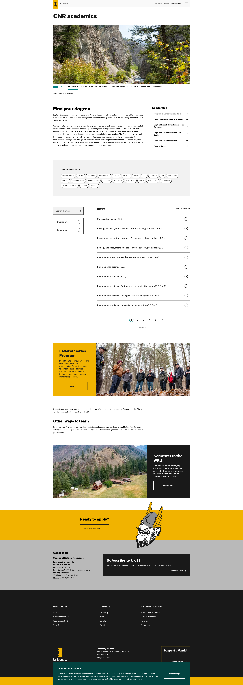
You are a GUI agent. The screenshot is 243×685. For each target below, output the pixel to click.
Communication (78, 180)
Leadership (130, 180)
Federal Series (160, 146)
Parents (144, 621)
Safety (103, 621)
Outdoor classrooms (140, 86)
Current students (148, 617)
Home (55, 94)
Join (72, 386)
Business (153, 176)
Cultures (106, 180)
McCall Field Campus (132, 427)
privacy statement (134, 679)
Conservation (93, 180)
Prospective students (150, 612)
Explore (158, 3)
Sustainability (68, 176)
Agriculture (152, 180)
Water (141, 180)
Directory (104, 612)
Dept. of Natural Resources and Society (167, 134)
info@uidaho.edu (103, 658)
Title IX (56, 625)
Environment (104, 176)
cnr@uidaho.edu (66, 562)
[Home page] (55, 4)
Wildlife (126, 176)
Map (102, 617)
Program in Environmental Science (168, 114)
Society (94, 185)
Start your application (93, 529)
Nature (80, 176)
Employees (146, 625)
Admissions (176, 3)
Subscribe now (176, 571)
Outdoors (91, 176)
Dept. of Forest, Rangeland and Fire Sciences (169, 126)
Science (65, 180)
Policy (136, 176)
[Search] (61, 3)
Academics (73, 86)
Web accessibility (61, 621)
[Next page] (162, 320)
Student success (89, 86)
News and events (120, 86)
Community (166, 180)
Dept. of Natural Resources (165, 141)
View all (186, 209)
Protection (172, 176)
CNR (62, 86)
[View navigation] (186, 3)
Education (118, 180)
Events (103, 625)
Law (162, 176)
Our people (104, 86)
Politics (84, 185)
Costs (166, 3)
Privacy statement (61, 617)
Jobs (55, 612)
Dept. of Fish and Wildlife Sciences (168, 119)
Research (157, 86)
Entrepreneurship (69, 185)
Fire (144, 176)
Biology (116, 176)
